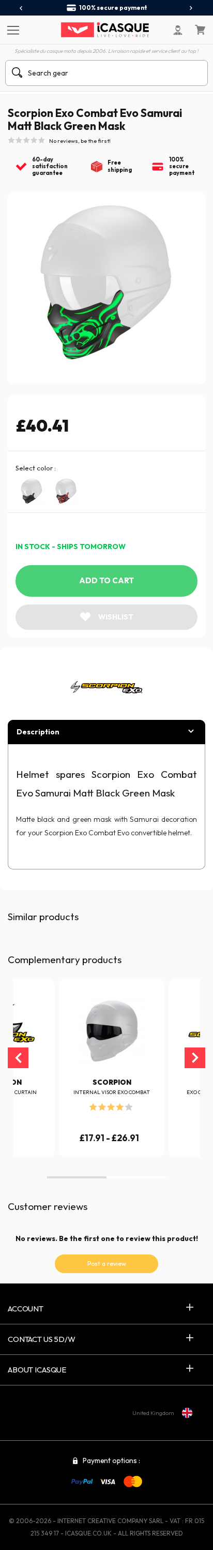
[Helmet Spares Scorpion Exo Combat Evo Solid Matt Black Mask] (31, 491)
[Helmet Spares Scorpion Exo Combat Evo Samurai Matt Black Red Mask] (66, 491)
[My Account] (178, 30)
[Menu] (11, 29)
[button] (76, 1177)
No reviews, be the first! (80, 140)
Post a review (106, 1263)
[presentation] (21, 8)
